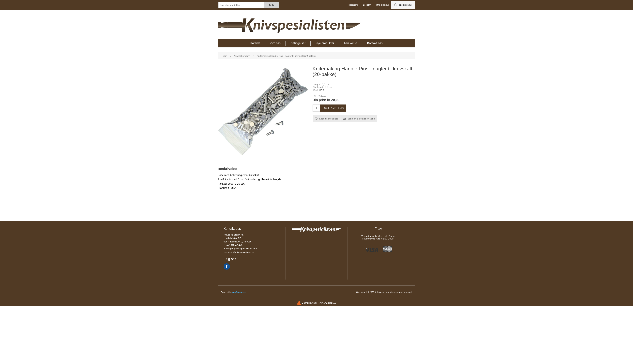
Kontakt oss (375, 43)
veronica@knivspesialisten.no (239, 252)
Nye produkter (325, 43)
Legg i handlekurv (333, 108)
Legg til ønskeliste (328, 118)
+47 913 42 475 (234, 245)
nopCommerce (239, 292)
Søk (271, 5)
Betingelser (298, 43)
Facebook (227, 266)
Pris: (315, 95)
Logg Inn (367, 5)
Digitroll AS (331, 303)
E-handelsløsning (309, 303)
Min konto (350, 43)
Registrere (353, 5)
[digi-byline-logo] (299, 303)
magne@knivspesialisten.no (241, 248)
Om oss (275, 43)
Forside (255, 43)
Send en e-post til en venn (361, 118)
